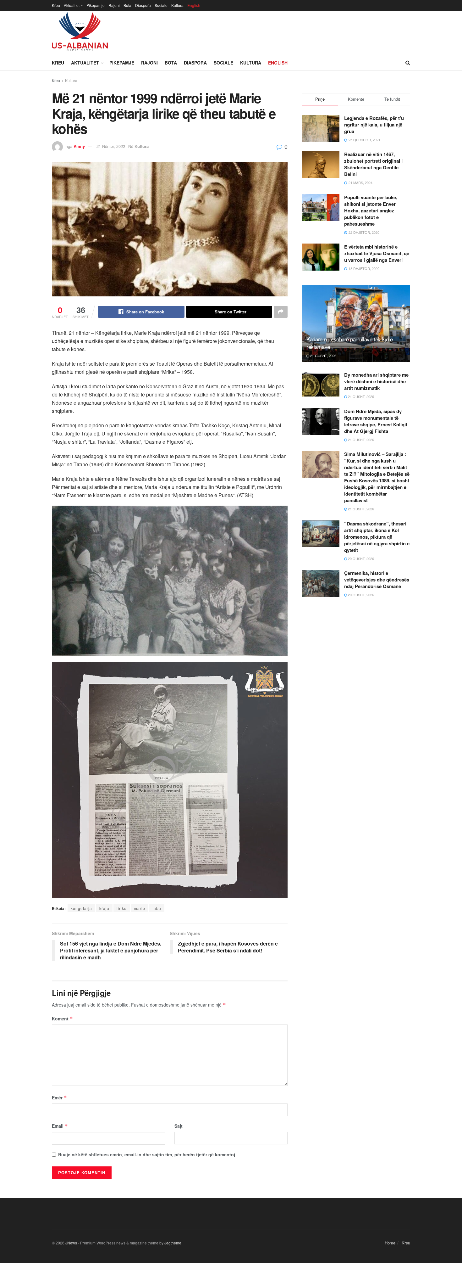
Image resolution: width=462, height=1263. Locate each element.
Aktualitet (72, 5)
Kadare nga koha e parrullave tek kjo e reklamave (349, 343)
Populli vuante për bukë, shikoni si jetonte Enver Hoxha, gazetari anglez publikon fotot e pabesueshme (370, 210)
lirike (122, 908)
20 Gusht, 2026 (360, 558)
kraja (104, 908)
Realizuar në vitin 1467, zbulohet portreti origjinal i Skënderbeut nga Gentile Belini (373, 164)
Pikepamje (95, 5)
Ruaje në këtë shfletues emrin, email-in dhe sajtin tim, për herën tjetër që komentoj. (147, 1154)
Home (390, 1243)
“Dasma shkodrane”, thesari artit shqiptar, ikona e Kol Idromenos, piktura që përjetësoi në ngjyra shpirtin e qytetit (377, 536)
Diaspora (143, 5)
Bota (127, 5)
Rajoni (114, 5)
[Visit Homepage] (80, 32)
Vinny (79, 146)
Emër (59, 1097)
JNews (71, 1242)
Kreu (56, 5)
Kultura (177, 5)
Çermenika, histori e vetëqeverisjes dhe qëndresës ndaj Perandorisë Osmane (376, 580)
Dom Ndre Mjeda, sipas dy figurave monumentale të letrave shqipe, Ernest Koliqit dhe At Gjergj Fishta (375, 421)
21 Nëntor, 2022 (110, 146)
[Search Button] (407, 62)
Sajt (178, 1126)
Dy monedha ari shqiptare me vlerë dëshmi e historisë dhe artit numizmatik (376, 381)
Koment (62, 1018)
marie (139, 908)
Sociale (161, 5)
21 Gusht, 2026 (322, 355)
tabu (156, 908)
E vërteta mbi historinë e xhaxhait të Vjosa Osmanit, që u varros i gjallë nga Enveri (376, 253)
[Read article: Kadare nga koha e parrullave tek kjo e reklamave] (356, 323)
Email (60, 1126)
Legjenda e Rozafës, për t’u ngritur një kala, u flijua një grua (374, 125)
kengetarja (81, 908)
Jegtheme (172, 1242)
